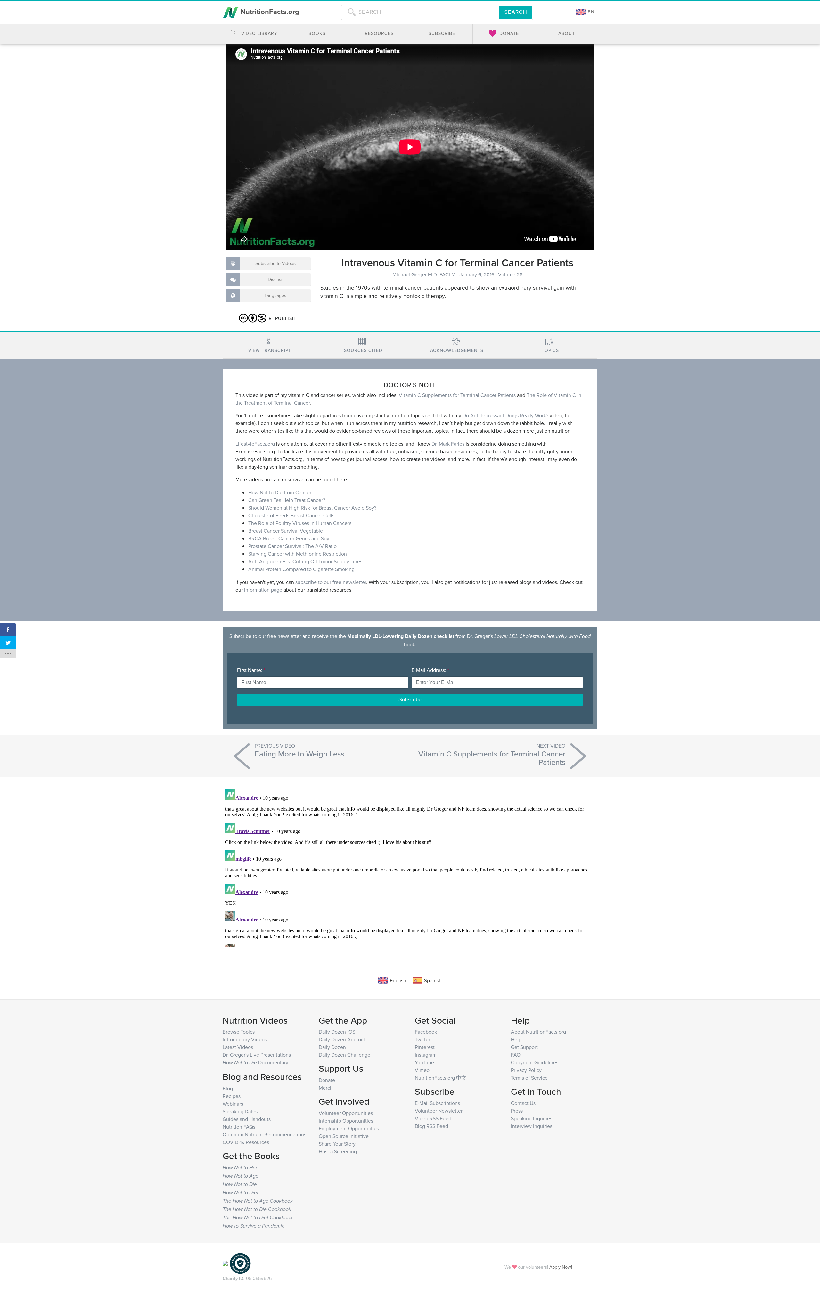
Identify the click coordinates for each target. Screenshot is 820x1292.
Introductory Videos (245, 1039)
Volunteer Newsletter (439, 1110)
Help (516, 1039)
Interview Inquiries (531, 1126)
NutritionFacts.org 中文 (440, 1077)
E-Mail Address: (430, 670)
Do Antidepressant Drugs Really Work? (505, 415)
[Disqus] (410, 867)
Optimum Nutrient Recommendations (264, 1134)
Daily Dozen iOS (337, 1031)
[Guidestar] (225, 1262)
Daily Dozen (332, 1047)
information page (263, 589)
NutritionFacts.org (269, 11)
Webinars (233, 1103)
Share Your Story (337, 1143)
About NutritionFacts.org (538, 1031)
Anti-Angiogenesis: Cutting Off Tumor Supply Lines (305, 561)
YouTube (424, 1062)
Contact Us (523, 1103)
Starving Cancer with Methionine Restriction (297, 553)
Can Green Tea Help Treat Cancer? (286, 499)
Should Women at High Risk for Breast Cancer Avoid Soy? (312, 507)
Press (517, 1110)
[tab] (269, 345)
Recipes (232, 1096)
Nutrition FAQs (239, 1126)
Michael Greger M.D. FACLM (424, 274)
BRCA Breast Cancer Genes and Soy (288, 538)
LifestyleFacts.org (255, 443)
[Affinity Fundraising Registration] (240, 1262)
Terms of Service (529, 1077)
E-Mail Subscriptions (437, 1103)
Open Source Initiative (344, 1136)
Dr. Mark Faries (447, 443)
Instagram (426, 1054)
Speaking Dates (240, 1111)
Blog (228, 1088)
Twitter (422, 1039)
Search (515, 12)
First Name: (251, 670)
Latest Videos (238, 1047)
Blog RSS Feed (431, 1126)
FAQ (516, 1054)
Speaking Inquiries (531, 1118)
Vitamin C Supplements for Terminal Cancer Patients (457, 394)
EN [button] (590, 11)
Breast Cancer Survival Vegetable (285, 530)
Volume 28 (510, 274)
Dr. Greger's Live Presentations (257, 1054)
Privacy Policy (526, 1070)
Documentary (255, 1062)
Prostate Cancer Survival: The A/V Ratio (292, 546)
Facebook (426, 1031)
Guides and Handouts (247, 1119)
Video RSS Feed (433, 1118)
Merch (326, 1087)
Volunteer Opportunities (346, 1112)
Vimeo (422, 1070)
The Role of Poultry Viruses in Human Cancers (299, 523)
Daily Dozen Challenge (344, 1054)
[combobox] (420, 12)
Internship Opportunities (346, 1120)
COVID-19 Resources (246, 1142)
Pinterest (425, 1047)
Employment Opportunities (349, 1128)
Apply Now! (560, 1266)
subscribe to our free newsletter (330, 581)
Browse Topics (239, 1031)
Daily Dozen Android (342, 1039)
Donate (327, 1079)
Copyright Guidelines (534, 1062)
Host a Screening (338, 1151)
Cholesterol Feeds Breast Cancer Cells (291, 515)
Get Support (524, 1047)
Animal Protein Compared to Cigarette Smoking (301, 569)
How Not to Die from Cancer (279, 492)
